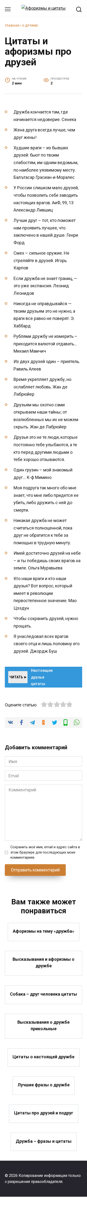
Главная (12, 25)
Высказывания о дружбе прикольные (43, 1025)
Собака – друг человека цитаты (43, 993)
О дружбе (30, 25)
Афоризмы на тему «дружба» (43, 931)
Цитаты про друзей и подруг (43, 1112)
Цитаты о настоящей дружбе (43, 1056)
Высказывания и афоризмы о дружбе (43, 962)
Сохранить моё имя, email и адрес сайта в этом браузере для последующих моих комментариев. (45, 852)
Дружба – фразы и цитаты (44, 1140)
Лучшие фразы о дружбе (44, 1084)
